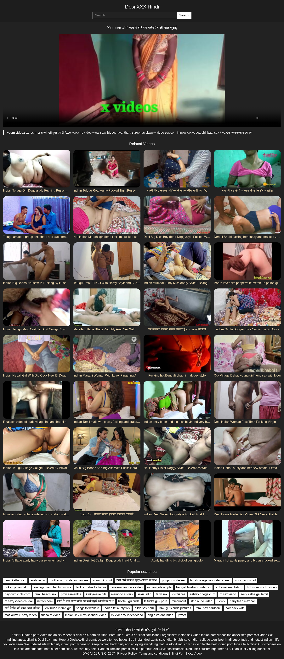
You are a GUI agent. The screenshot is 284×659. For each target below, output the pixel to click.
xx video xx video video (127, 615)
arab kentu (38, 580)
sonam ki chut (102, 580)
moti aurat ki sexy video (21, 615)
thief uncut (179, 601)
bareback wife (235, 608)
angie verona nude (160, 615)
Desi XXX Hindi (142, 6)
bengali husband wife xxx (193, 587)
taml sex (161, 594)
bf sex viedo (228, 594)
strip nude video (201, 601)
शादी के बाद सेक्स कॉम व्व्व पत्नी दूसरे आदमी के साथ (85, 601)
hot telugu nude (128, 601)
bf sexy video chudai (19, 601)
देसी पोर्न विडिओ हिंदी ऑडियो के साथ (136, 580)
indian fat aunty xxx (117, 608)
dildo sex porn (144, 608)
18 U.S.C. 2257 (104, 653)
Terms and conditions (153, 653)
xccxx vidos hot (245, 580)
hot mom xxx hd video (262, 587)
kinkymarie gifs (96, 594)
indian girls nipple (159, 587)
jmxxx (182, 615)
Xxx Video (195, 653)
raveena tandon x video (127, 587)
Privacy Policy (127, 653)
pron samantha (71, 594)
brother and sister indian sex (69, 580)
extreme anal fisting (229, 587)
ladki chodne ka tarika (91, 587)
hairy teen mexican (243, 601)
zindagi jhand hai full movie (52, 587)
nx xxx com (45, 601)
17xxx (221, 601)
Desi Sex (43, 639)
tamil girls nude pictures (175, 608)
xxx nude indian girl (58, 608)
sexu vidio (144, 594)
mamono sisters (122, 594)
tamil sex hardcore (208, 608)
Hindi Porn (178, 653)
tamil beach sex (45, 594)
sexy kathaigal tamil (254, 594)
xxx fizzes (178, 594)
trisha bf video (50, 615)
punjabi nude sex (173, 580)
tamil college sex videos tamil (210, 580)
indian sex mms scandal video (85, 615)
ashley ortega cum (202, 594)
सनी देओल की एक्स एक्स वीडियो (22, 608)
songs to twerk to (87, 608)
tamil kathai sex (15, 580)
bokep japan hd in (17, 587)
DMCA (87, 653)
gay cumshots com (17, 594)
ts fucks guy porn (155, 601)
